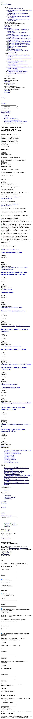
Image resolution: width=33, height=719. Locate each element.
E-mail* (3, 598)
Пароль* (3, 575)
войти (10, 585)
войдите (16, 197)
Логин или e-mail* (6, 569)
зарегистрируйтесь (6, 198)
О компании (7, 495)
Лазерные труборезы (10, 459)
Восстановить (4, 707)
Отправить (4, 635)
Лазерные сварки (9, 456)
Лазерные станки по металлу (12, 453)
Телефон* (3, 629)
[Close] (1, 557)
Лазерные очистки (9, 458)
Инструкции (7, 498)
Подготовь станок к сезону (15, 8)
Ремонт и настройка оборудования (17, 71)
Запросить (4, 152)
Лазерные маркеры (9, 455)
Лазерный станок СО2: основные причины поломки (17, 61)
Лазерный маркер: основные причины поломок (18, 475)
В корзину (3, 163)
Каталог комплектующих (11, 462)
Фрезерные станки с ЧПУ (11, 452)
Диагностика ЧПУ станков (15, 70)
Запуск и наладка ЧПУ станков (16, 73)
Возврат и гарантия (9, 497)
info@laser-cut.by (5, 112)
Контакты (3, 501)
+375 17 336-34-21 (6, 111)
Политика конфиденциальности (18, 548)
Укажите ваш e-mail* (7, 702)
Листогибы (7, 461)
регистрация (4, 610)
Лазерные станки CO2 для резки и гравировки (17, 450)
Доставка (10, 84)
